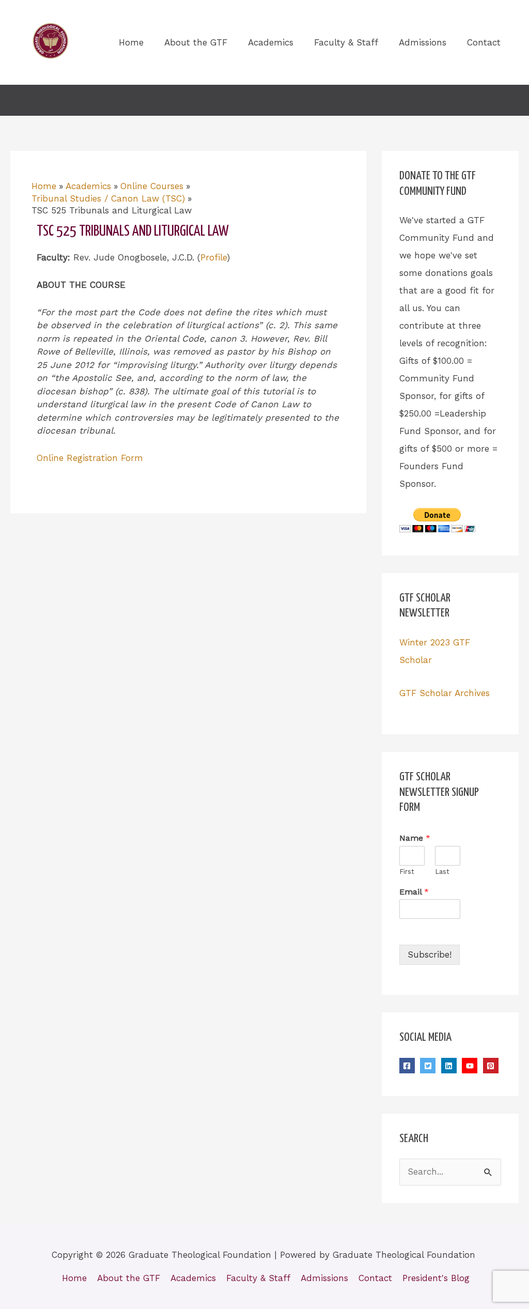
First (406, 871)
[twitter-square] (429, 1065)
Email (414, 892)
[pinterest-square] (492, 1065)
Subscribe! (430, 954)
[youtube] (471, 1065)
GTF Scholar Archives (444, 693)
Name (414, 838)
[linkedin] (450, 1065)
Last (442, 871)
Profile (213, 257)
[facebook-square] (408, 1065)
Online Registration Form (90, 458)
